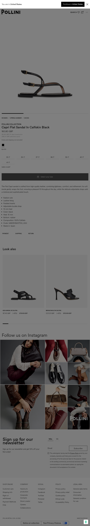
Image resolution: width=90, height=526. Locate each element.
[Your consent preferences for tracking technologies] (86, 522)
